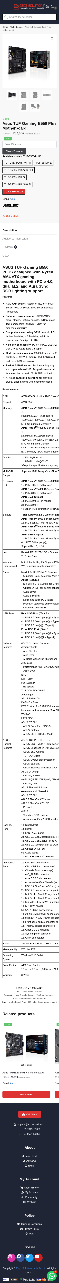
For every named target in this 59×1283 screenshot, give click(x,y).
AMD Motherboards (25, 995)
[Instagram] (11, 1258)
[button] (51, 38)
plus (35, 1002)
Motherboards (16, 27)
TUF (30, 1002)
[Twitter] (29, 1258)
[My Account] (47, 7)
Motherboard (14, 1002)
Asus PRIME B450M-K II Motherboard (23, 1072)
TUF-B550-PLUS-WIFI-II (17, 162)
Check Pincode (14, 151)
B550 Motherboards (45, 995)
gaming (47, 1002)
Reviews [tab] (9, 247)
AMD (54, 1002)
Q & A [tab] (5, 255)
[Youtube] (38, 1258)
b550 (40, 1002)
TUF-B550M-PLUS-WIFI (17, 184)
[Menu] (7, 7)
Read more (26, 1094)
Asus (13, 198)
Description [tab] (9, 230)
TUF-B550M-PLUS (14, 177)
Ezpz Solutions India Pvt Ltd (31, 1268)
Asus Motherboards (22, 998)
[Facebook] (20, 1258)
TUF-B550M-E (44, 162)
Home (5, 27)
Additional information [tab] (15, 238)
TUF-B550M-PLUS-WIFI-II (18, 170)
